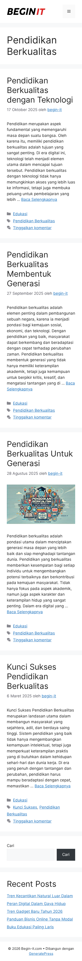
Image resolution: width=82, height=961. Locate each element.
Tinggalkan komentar (32, 228)
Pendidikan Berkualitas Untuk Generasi (40, 453)
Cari (10, 845)
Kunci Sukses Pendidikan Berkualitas (31, 676)
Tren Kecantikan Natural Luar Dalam (40, 896)
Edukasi (20, 214)
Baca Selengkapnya (39, 199)
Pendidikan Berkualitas (34, 221)
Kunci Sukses (25, 807)
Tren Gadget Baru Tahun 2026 (35, 911)
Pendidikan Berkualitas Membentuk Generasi (29, 269)
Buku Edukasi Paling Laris (30, 927)
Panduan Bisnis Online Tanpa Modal (40, 919)
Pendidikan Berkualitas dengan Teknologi (40, 90)
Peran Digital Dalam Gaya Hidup (36, 903)
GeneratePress (41, 953)
